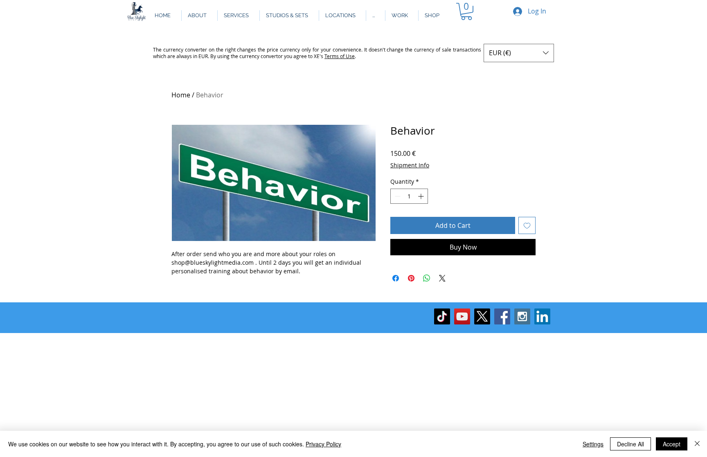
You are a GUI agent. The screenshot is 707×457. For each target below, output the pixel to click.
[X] (482, 316)
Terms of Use (339, 56)
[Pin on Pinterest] (411, 278)
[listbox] (519, 53)
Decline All (630, 444)
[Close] (697, 443)
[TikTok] (442, 316)
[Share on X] (442, 278)
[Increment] (422, 196)
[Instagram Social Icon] (522, 316)
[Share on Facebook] (396, 278)
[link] (466, 11)
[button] (375, 15)
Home (180, 94)
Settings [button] (593, 444)
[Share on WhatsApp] (427, 278)
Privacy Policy (323, 444)
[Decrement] (397, 196)
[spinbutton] (409, 196)
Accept (671, 444)
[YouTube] (462, 316)
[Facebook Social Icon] (502, 316)
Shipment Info (409, 165)
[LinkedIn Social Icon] (542, 316)
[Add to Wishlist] (527, 225)
